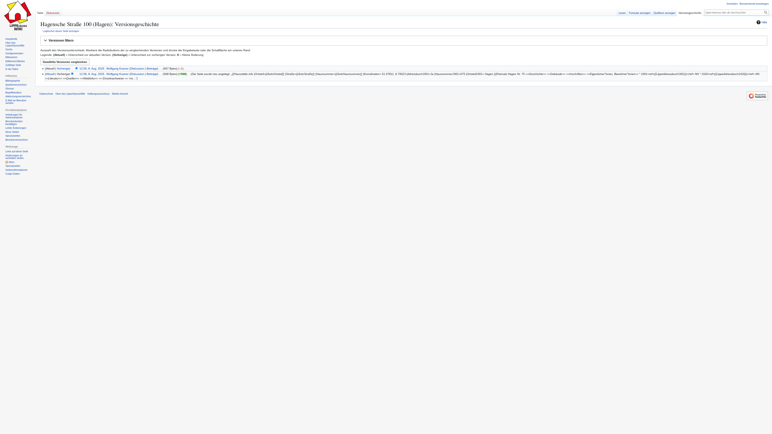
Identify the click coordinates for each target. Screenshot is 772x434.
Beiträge (152, 68)
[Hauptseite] (18, 16)
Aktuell (50, 74)
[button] (404, 41)
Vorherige (63, 68)
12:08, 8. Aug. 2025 (91, 74)
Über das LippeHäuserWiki (70, 93)
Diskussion (137, 68)
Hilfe (764, 22)
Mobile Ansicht (120, 93)
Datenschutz (46, 93)
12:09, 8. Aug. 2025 (91, 68)
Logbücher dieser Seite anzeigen (61, 31)
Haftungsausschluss (98, 93)
